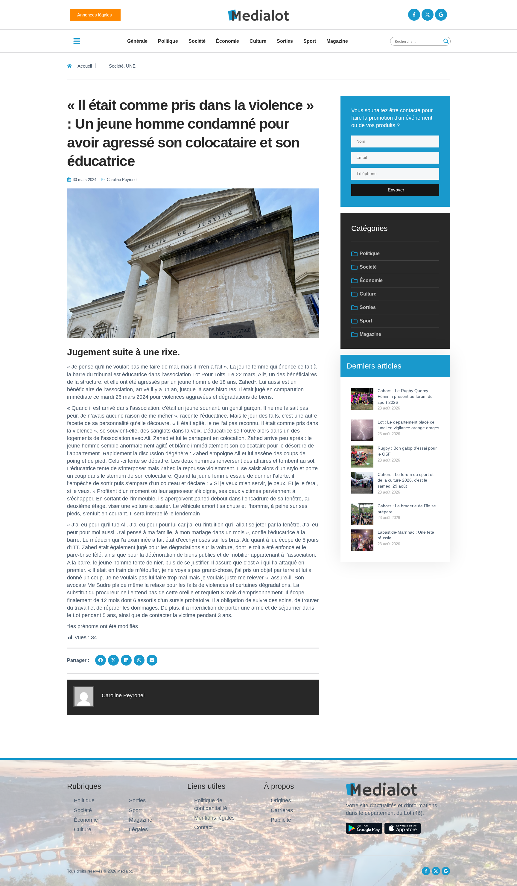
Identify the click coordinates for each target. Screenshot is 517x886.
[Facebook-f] (414, 15)
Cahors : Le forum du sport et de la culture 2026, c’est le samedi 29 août (406, 480)
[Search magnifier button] (446, 41)
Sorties (285, 41)
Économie (227, 41)
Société (197, 41)
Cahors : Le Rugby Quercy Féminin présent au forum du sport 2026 (405, 396)
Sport (309, 41)
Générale (137, 41)
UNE (131, 65)
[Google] (441, 15)
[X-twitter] (428, 15)
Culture (258, 41)
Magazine (337, 41)
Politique (168, 41)
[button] (100, 660)
